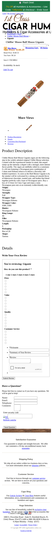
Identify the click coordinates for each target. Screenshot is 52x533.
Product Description (14, 137)
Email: (5, 400)
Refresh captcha (9, 420)
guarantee (26, 448)
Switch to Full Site (26, 531)
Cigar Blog (29, 496)
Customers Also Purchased (17, 141)
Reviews (11, 144)
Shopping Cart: (32, 48)
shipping (35, 465)
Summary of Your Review (20, 352)
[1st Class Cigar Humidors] (14, 26)
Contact (16, 525)
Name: (5, 398)
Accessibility (23, 525)
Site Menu (12, 48)
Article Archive (16, 496)
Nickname (13, 347)
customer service (38, 478)
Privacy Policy (32, 525)
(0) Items (44, 48)
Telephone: (7, 403)
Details (10, 139)
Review (12, 357)
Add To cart (8, 70)
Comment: (6, 405)
